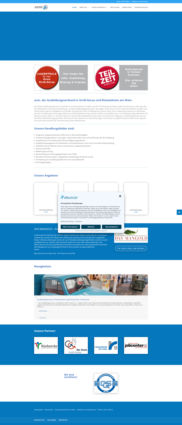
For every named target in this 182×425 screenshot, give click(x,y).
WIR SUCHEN (114, 7)
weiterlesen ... (44, 311)
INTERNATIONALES (141, 7)
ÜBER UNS (83, 7)
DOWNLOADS (127, 7)
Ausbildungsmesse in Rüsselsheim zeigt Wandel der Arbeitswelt (63, 299)
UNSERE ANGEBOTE (98, 7)
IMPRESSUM (63, 420)
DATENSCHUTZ (39, 420)
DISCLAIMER (51, 420)
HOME (74, 7)
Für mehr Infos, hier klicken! (131, 248)
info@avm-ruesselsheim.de (140, 1)
